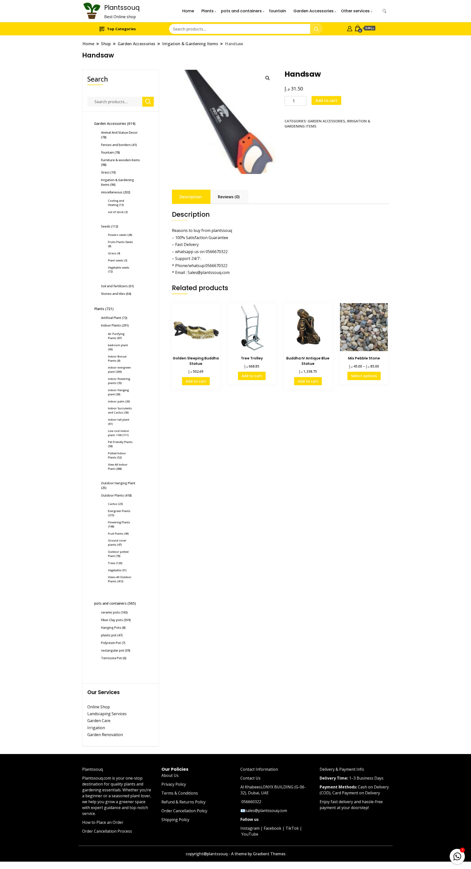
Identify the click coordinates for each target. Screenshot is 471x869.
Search (97, 79)
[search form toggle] (384, 11)
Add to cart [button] (196, 381)
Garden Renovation (105, 734)
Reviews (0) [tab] (229, 196)
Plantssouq (122, 7)
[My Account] (349, 28)
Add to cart (326, 100)
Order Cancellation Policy (184, 810)
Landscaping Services (107, 713)
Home (188, 11)
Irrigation (96, 727)
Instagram (250, 828)
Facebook (272, 828)
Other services (355, 11)
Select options (364, 375)
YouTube (249, 834)
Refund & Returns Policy (183, 802)
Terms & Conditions (179, 793)
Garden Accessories (313, 11)
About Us (170, 775)
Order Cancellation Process (107, 831)
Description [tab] (191, 196)
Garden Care (98, 720)
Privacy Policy (173, 784)
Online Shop (98, 707)
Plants (207, 11)
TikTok (292, 828)
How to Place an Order (102, 822)
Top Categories (121, 28)
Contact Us (250, 778)
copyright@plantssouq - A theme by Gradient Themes (236, 853)
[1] (457, 855)
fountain (277, 11)
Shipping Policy (175, 819)
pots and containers (241, 11)
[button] (267, 78)
